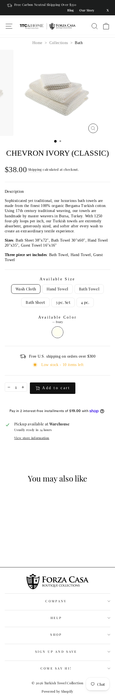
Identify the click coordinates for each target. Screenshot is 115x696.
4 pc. (85, 302)
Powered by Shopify (57, 691)
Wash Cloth (26, 288)
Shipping (35, 169)
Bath (78, 43)
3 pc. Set (63, 302)
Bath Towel (89, 288)
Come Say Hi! (56, 668)
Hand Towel (57, 288)
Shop (56, 634)
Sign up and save (56, 651)
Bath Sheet (35, 302)
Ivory (57, 332)
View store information (31, 438)
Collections (58, 43)
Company (56, 601)
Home (37, 43)
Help (56, 618)
